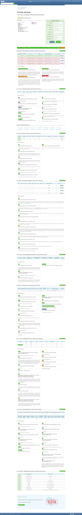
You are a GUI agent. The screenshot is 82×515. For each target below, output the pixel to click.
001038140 (20, 107)
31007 (56, 63)
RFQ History (34, 1)
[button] (30, 1)
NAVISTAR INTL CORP (48, 58)
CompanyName (49, 25)
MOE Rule (29, 47)
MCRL (19, 47)
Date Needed (49, 38)
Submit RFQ (63, 50)
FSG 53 (19, 22)
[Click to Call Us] (18, 344)
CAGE (34, 47)
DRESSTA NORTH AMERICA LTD (48, 56)
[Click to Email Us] (20, 344)
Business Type (49, 36)
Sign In (70, 1)
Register (73, 1)
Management (49, 47)
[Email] (19, 505)
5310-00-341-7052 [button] (33, 129)
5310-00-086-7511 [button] (26, 129)
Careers (48, 1)
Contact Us (44, 1)
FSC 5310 (22, 22)
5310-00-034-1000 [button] (39, 129)
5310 (19, 102)
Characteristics (59, 47)
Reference (49, 34)
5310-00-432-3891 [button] (52, 129)
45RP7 (56, 55)
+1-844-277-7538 (65, 1)
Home (38, 1)
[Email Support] (60, 50)
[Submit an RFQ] (22, 344)
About (41, 1)
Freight (44, 47)
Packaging (53, 47)
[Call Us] (59, 50)
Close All (63, 47)
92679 (56, 58)
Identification (24, 47)
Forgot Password (77, 1)
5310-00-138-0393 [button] (20, 129)
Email (50, 27)
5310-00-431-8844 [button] (45, 129)
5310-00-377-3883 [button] (58, 129)
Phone (50, 29)
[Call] (23, 505)
